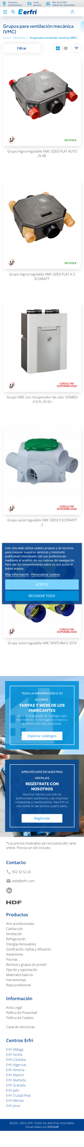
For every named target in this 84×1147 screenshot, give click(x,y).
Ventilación (20, 37)
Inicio (7, 37)
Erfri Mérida (14, 1101)
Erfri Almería (15, 1070)
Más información (17, 574)
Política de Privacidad (21, 1013)
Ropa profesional (18, 985)
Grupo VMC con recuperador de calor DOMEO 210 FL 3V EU (42, 399)
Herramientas (16, 980)
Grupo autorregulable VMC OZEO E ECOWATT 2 (42, 522)
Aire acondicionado (20, 924)
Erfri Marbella (16, 1080)
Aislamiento (14, 954)
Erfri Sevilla (14, 1055)
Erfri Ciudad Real (18, 1095)
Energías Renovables (21, 944)
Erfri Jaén (12, 1090)
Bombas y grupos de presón (26, 965)
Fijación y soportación (21, 970)
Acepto (42, 584)
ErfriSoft (53, 1127)
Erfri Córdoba (16, 1060)
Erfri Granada (15, 1085)
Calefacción (14, 929)
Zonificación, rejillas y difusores (28, 949)
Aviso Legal (14, 1007)
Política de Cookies (19, 1018)
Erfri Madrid (15, 1075)
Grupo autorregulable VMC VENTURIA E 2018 (42, 643)
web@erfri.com (23, 881)
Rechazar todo (42, 596)
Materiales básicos (19, 975)
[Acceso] (72, 11)
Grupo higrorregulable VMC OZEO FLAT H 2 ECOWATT (42, 276)
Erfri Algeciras (16, 1065)
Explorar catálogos (42, 736)
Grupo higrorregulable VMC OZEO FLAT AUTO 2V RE (42, 153)
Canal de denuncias (20, 1027)
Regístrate (42, 818)
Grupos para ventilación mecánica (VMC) (53, 37)
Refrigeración (15, 939)
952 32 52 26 (21, 872)
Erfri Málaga (14, 1049)
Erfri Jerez (13, 1106)
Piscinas (12, 959)
